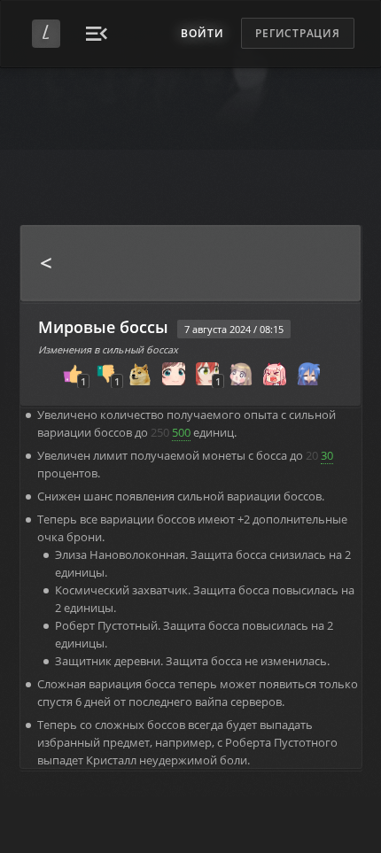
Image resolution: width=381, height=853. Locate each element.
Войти (202, 33)
